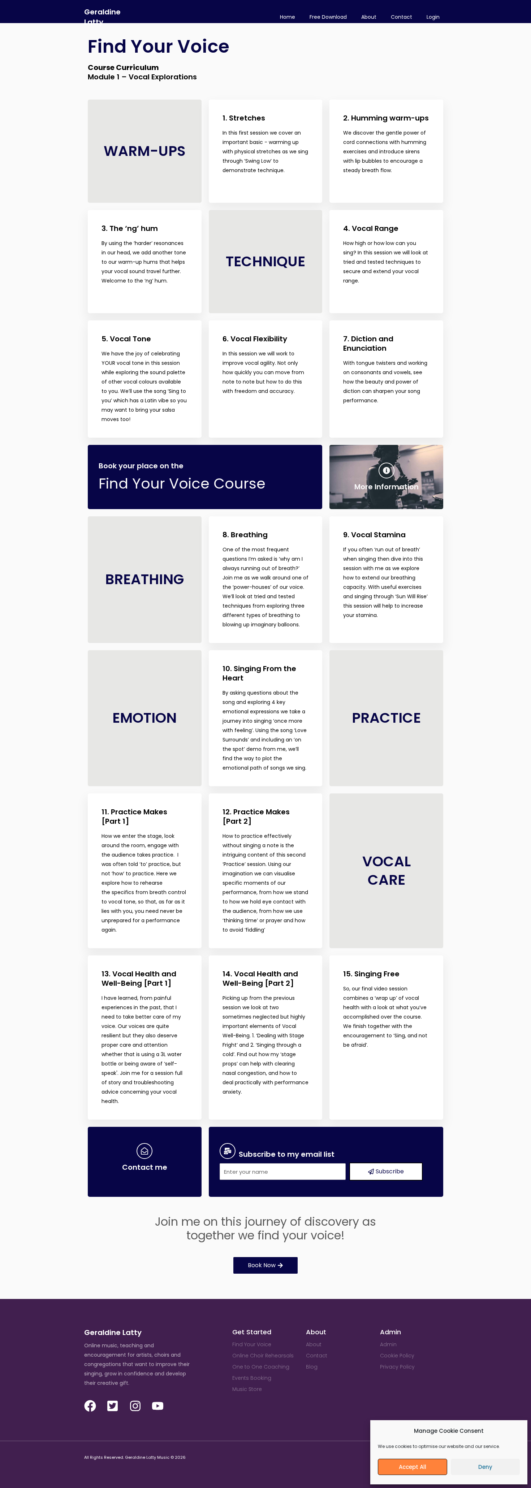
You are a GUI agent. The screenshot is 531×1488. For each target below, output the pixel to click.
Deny (485, 1467)
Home (287, 17)
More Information (386, 487)
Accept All (412, 1467)
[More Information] (386, 470)
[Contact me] (144, 1151)
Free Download (328, 17)
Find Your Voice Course (182, 483)
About (368, 17)
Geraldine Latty (102, 17)
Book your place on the (141, 466)
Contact (401, 17)
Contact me (144, 1167)
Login (433, 17)
